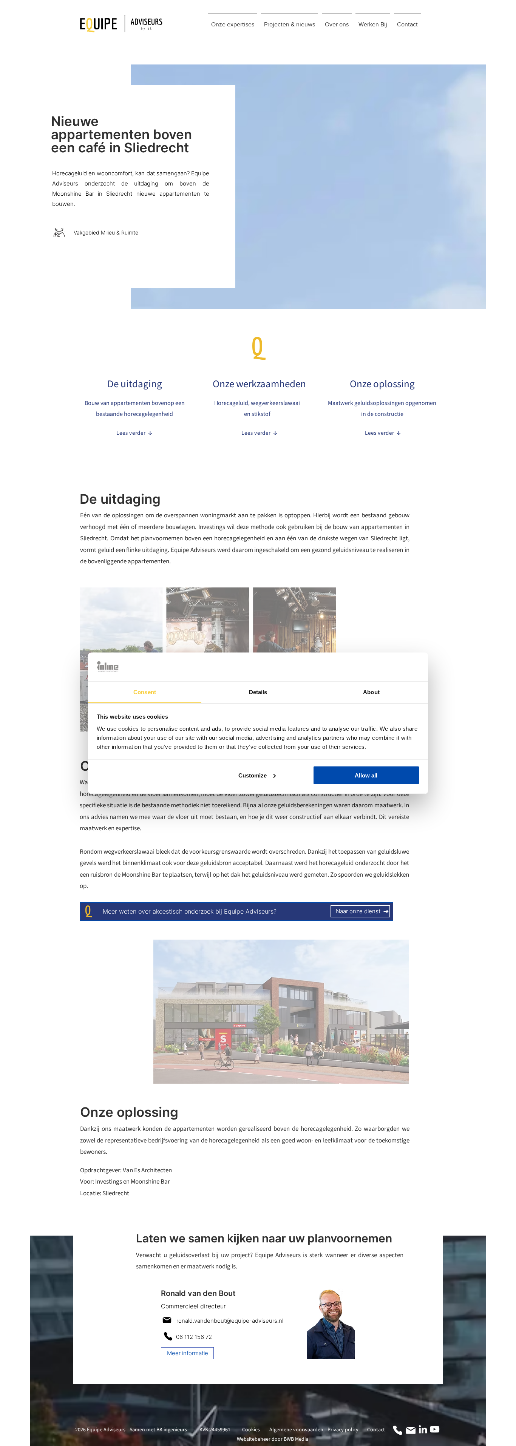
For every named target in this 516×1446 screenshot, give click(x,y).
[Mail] (167, 1320)
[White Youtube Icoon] (434, 1429)
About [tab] (371, 691)
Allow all (366, 775)
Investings (108, 1181)
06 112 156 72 (194, 1336)
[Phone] (168, 1336)
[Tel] (397, 1430)
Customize (252, 775)
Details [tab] (258, 691)
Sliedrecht (115, 1193)
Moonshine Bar (150, 1181)
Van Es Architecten (147, 1170)
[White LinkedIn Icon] (423, 1429)
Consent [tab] (144, 691)
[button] (232, 21)
